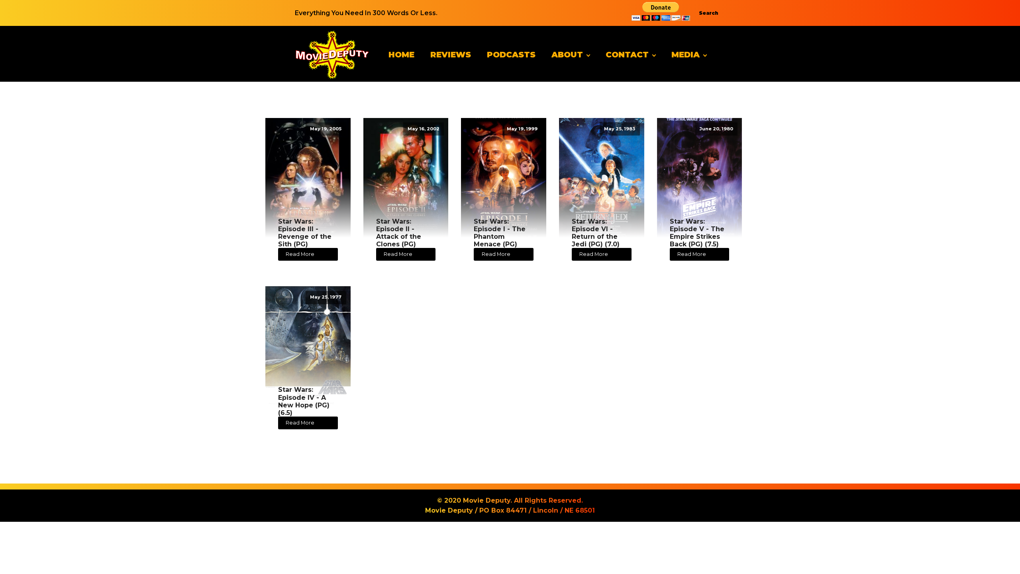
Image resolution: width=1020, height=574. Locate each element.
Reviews (450, 54)
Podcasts (511, 54)
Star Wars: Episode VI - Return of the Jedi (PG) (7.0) (596, 233)
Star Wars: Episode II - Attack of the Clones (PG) (398, 233)
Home (401, 54)
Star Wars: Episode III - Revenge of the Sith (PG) (305, 233)
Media (685, 54)
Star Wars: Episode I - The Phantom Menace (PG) (500, 233)
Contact (627, 54)
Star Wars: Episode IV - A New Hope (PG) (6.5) (304, 401)
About (567, 54)
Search (708, 13)
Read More (300, 254)
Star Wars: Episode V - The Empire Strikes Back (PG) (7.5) (697, 233)
